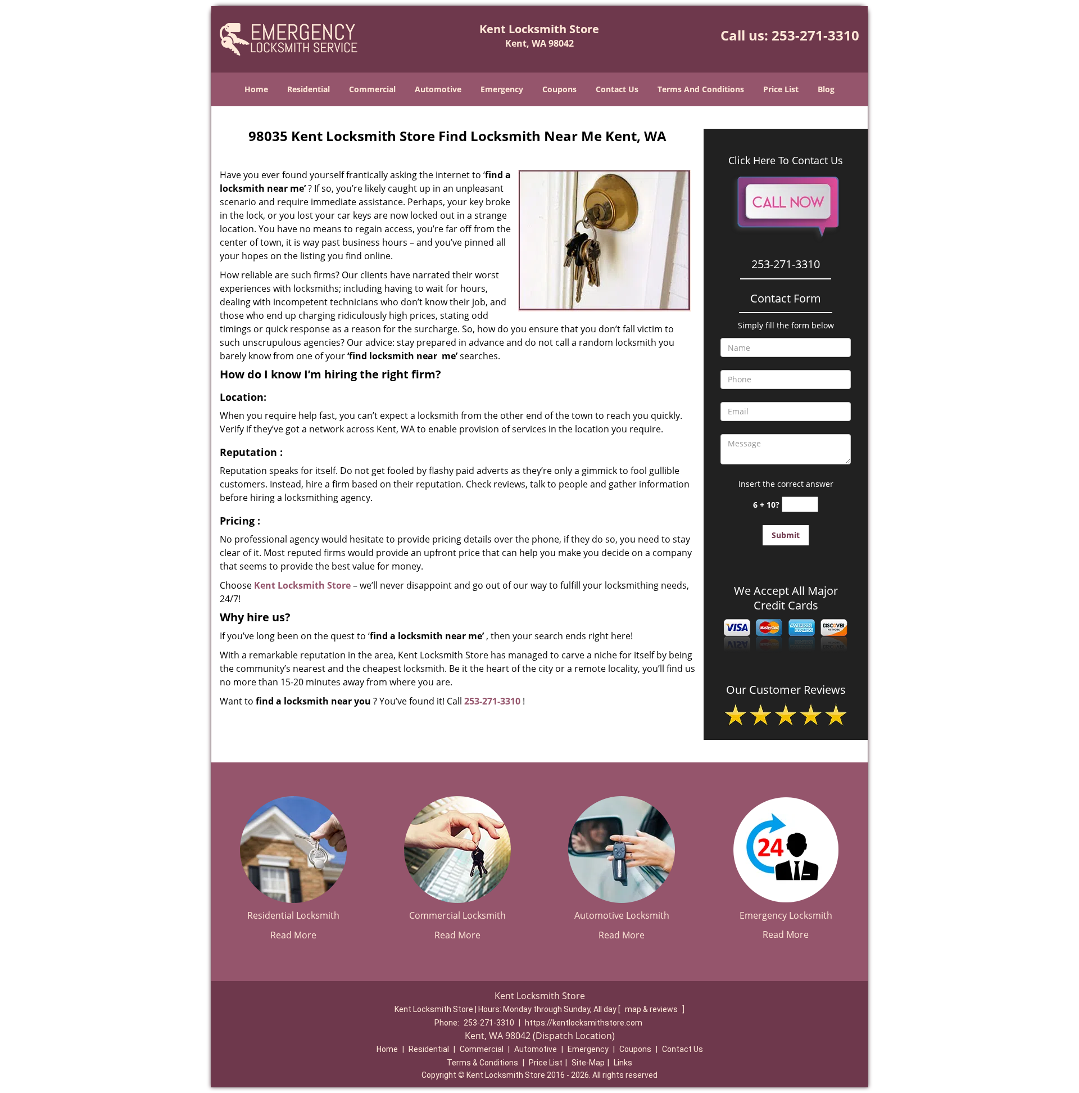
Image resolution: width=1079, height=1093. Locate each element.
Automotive (438, 89)
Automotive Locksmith (621, 915)
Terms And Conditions (701, 89)
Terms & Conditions (482, 1062)
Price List (781, 89)
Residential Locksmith (293, 915)
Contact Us (617, 89)
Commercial (372, 89)
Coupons (559, 89)
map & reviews (652, 1009)
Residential (308, 89)
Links (623, 1062)
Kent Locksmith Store (302, 585)
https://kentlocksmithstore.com (583, 1022)
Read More (293, 935)
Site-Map (588, 1062)
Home (256, 89)
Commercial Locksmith (457, 915)
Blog (826, 89)
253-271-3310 (815, 35)
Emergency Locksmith (786, 915)
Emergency (501, 89)
